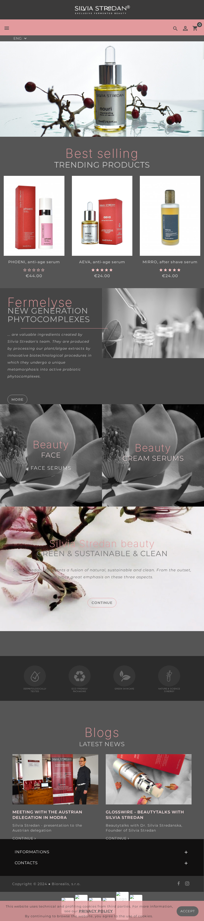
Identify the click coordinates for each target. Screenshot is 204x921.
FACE (51, 455)
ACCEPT (187, 911)
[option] (102, 88)
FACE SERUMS (51, 468)
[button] (22, 89)
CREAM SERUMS (153, 458)
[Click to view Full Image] (55, 779)
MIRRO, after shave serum (170, 262)
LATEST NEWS (102, 744)
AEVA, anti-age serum (102, 262)
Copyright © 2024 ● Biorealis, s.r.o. (46, 884)
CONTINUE (102, 602)
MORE (17, 399)
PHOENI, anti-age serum (34, 262)
